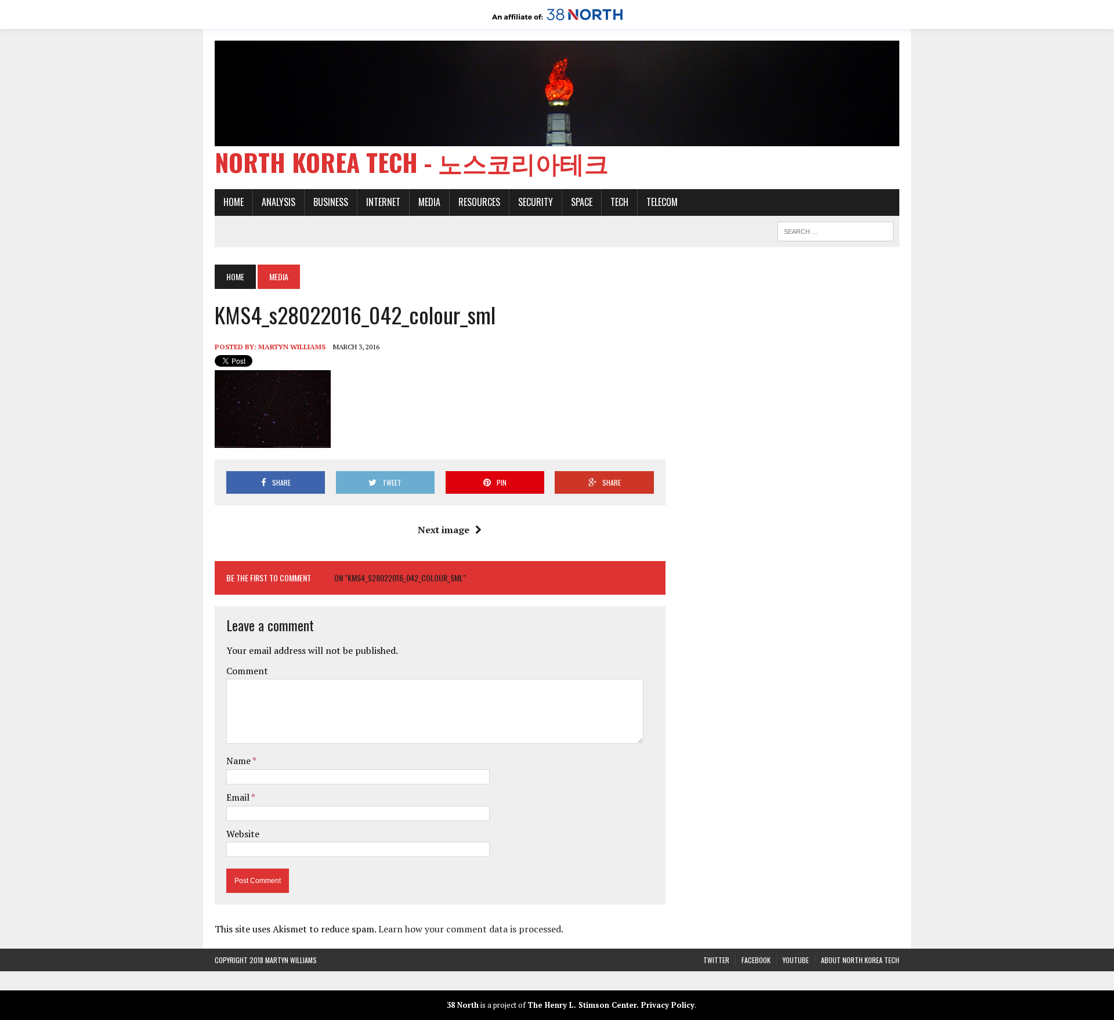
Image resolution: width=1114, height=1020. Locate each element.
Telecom (662, 202)
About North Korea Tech (860, 960)
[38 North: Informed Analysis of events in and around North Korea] (557, 21)
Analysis (278, 202)
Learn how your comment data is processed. (470, 929)
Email (238, 797)
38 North (463, 1005)
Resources (479, 202)
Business (330, 202)
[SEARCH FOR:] (835, 230)
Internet (383, 202)
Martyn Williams (291, 346)
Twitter (716, 960)
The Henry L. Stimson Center (581, 1005)
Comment (247, 670)
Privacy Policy (668, 1005)
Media (429, 202)
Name (239, 760)
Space (581, 202)
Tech (619, 202)
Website (242, 833)
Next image (443, 529)
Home (233, 202)
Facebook (756, 960)
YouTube (796, 960)
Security (535, 202)
